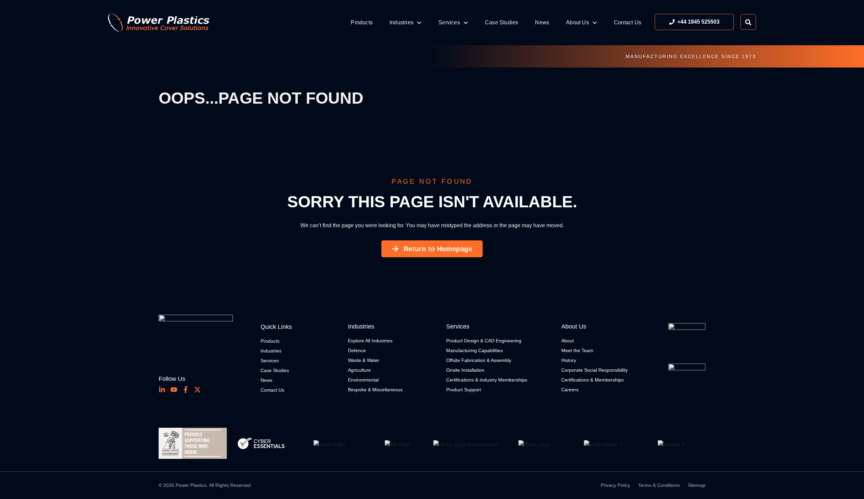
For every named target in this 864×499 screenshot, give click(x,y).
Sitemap (696, 485)
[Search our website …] (748, 22)
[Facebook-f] (185, 389)
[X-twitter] (197, 389)
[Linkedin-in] (162, 389)
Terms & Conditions (659, 485)
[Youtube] (173, 389)
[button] (168, 444)
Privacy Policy (615, 485)
